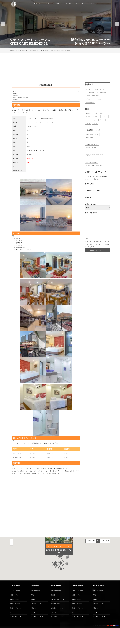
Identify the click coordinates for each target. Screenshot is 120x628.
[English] (111, 625)
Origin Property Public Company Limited (95, 154)
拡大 (94, 541)
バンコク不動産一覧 (15, 590)
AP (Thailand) (90, 137)
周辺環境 (15, 99)
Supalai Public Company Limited (95, 165)
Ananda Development (92, 134)
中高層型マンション (90, 99)
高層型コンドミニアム (15, 603)
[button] (3, 24)
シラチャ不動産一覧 (56, 590)
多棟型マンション (90, 102)
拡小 (98, 541)
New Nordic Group (91, 147)
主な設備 (15, 95)
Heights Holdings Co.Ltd (93, 141)
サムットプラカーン (98, 113)
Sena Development (91, 162)
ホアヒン (88, 123)
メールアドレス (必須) (92, 190)
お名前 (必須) (89, 184)
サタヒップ (88, 113)
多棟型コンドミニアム (15, 608)
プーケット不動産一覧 (77, 590)
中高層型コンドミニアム (16, 599)
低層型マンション (102, 99)
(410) (25, 50)
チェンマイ (95, 116)
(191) (36, 50)
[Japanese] (113, 625)
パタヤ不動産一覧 (35, 590)
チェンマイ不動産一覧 (98, 590)
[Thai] (117, 625)
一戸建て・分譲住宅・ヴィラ (92, 95)
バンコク (88, 120)
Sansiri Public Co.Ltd (92, 159)
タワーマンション (90, 92)
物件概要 (15, 93)
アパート (88, 89)
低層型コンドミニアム (15, 595)
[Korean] (115, 625)
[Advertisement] (60, 68)
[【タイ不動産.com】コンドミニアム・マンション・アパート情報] (13, 3)
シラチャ (88, 116)
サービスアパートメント (98, 89)
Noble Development (92, 151)
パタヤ (94, 120)
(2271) (14, 50)
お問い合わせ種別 (91, 204)
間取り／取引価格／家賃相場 (20, 97)
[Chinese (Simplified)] (108, 625)
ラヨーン (95, 123)
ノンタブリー (104, 116)
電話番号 (88, 197)
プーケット (102, 120)
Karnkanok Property (92, 144)
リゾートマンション (101, 92)
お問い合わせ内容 (91, 212)
